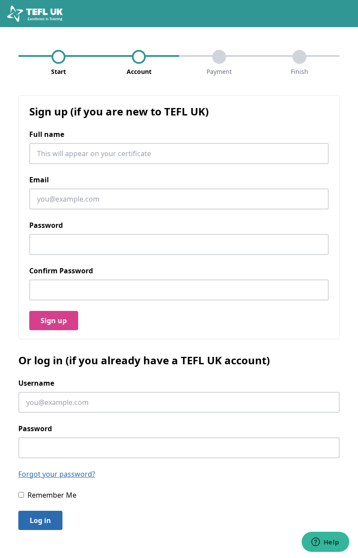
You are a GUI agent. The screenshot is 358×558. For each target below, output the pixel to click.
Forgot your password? (56, 474)
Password (46, 225)
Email (39, 180)
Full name (46, 134)
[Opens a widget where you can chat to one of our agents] (325, 543)
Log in (40, 520)
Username (36, 383)
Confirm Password (61, 271)
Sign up (54, 320)
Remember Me (52, 495)
